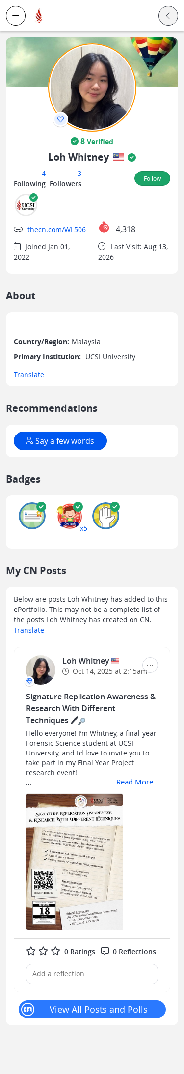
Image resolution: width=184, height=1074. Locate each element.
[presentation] (60, 119)
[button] (16, 16)
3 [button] (79, 173)
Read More (134, 781)
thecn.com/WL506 (56, 229)
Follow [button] (152, 178)
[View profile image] (92, 86)
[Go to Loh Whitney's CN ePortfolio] (40, 670)
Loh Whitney (86, 660)
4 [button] (44, 173)
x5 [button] (83, 528)
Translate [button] (29, 374)
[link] (39, 16)
